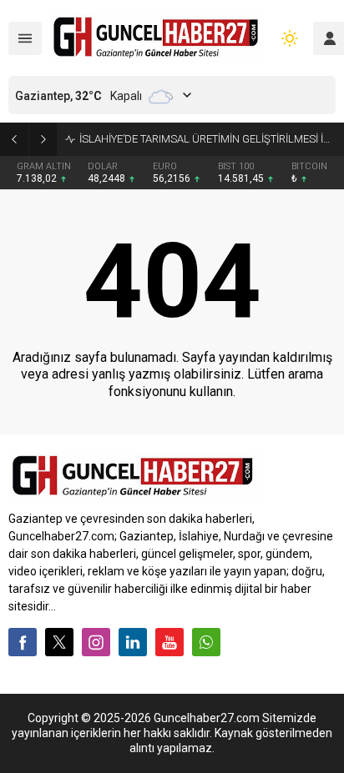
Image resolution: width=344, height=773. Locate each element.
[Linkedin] (133, 642)
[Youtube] (169, 642)
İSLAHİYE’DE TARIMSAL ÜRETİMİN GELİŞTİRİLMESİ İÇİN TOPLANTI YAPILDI (207, 139)
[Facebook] (22, 642)
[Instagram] (96, 642)
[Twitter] (59, 642)
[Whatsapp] (206, 642)
